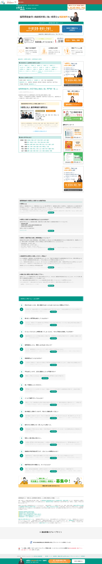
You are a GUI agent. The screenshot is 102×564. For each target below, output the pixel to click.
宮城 (38, 140)
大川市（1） (36, 67)
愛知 (28, 144)
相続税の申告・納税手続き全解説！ (27, 513)
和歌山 (44, 146)
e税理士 (21, 59)
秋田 (41, 140)
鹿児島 (47, 150)
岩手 (35, 140)
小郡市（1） (36, 69)
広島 (37, 148)
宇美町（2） (29, 67)
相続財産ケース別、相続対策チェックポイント (30, 516)
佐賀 (31, 150)
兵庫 (31, 146)
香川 (46, 148)
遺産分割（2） (30, 80)
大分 (40, 150)
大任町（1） (48, 67)
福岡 (28, 150)
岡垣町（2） (29, 69)
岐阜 (34, 144)
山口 (40, 148)
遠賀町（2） (42, 69)
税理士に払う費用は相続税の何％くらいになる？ (30, 515)
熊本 (37, 150)
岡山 (34, 148)
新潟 (37, 144)
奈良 (40, 146)
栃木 (45, 142)
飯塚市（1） (40, 65)
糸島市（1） (46, 65)
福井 (50, 144)
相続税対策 (71, 520)
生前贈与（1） (37, 80)
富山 (43, 144)
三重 (48, 146)
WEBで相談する (78, 561)
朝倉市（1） (27, 65)
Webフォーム (46, 522)
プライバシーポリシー (75, 556)
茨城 (41, 142)
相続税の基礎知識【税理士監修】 (27, 511)
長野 (40, 144)
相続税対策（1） (33, 84)
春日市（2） (48, 69)
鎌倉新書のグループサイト (52, 532)
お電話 (40, 522)
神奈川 (32, 142)
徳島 (43, 148)
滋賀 (37, 146)
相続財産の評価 (49, 501)
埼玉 (35, 142)
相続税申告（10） (23, 82)
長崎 (34, 150)
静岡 (31, 144)
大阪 (28, 146)
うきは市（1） (22, 67)
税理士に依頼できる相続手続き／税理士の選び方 (30, 514)
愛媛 (50, 148)
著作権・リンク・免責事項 (51, 556)
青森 (32, 140)
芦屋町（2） (34, 65)
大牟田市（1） (22, 69)
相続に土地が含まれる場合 (52, 506)
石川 (46, 144)
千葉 (38, 142)
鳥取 (28, 148)
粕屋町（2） (54, 69)
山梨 (53, 144)
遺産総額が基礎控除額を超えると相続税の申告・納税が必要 (55, 500)
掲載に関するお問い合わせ (63, 556)
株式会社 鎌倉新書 (38, 556)
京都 (34, 146)
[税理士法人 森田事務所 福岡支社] (39, 117)
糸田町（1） (52, 65)
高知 (53, 148)
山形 (45, 140)
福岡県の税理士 (27, 59)
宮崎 (43, 150)
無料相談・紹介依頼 (31, 8)
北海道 (28, 140)
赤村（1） (21, 65)
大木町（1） (42, 67)
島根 (31, 148)
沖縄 (51, 150)
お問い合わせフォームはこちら (73, 85)
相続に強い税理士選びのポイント (25, 519)
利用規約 (83, 556)
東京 (28, 142)
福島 (48, 140)
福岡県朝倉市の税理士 (37, 59)
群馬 (48, 142)
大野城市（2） (55, 67)
